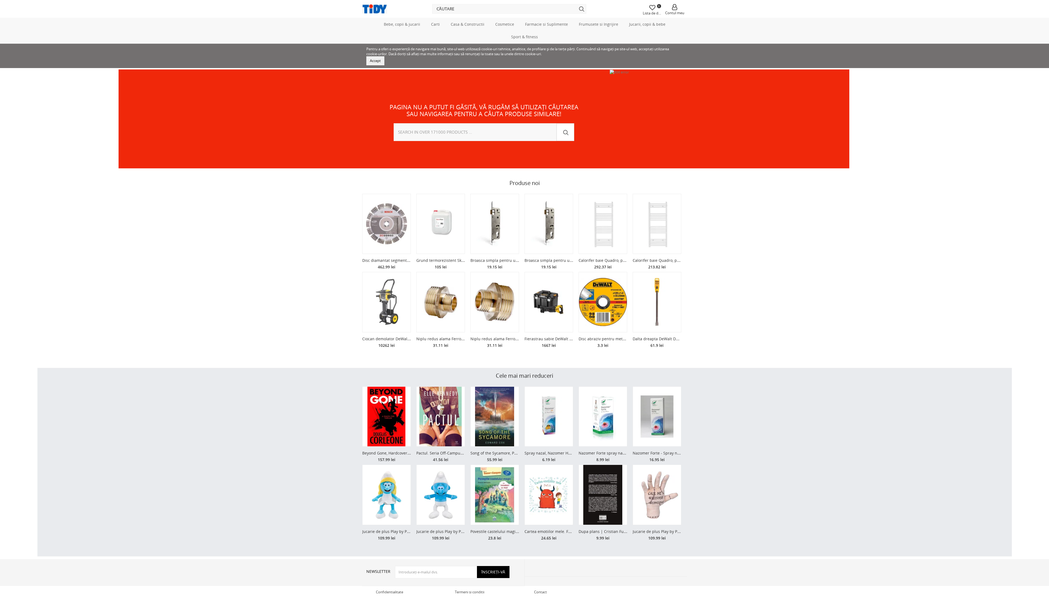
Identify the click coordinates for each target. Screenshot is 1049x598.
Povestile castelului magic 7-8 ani (500, 531)
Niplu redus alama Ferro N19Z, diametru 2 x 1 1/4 (515, 338)
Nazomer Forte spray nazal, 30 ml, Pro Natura (620, 453)
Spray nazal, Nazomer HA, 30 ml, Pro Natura (564, 453)
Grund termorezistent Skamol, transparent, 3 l (458, 260)
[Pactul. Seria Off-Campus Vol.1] (440, 416)
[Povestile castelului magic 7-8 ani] (494, 495)
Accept (375, 60)
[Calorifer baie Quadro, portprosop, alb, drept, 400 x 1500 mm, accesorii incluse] (657, 224)
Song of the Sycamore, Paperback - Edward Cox (513, 453)
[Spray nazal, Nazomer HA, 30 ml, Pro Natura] (548, 416)
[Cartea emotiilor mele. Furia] (548, 495)
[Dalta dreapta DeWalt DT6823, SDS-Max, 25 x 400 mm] (657, 302)
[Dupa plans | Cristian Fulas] (603, 495)
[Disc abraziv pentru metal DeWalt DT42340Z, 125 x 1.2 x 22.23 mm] (603, 302)
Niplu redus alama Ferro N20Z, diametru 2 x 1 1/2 (461, 338)
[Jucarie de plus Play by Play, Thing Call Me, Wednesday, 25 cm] (657, 495)
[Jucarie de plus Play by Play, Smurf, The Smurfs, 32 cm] (440, 495)
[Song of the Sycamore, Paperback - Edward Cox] (494, 416)
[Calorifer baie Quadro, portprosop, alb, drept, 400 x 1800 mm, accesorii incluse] (603, 224)
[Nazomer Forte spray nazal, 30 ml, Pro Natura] (603, 416)
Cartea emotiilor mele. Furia (550, 531)
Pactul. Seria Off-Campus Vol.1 (444, 453)
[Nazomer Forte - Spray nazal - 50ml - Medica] (657, 416)
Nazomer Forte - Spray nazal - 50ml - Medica (673, 453)
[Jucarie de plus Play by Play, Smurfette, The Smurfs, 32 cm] (386, 495)
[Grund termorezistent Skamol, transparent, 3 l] (440, 224)
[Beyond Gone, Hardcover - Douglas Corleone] (386, 416)
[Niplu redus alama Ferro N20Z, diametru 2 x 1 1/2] (440, 302)
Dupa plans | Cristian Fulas (604, 531)
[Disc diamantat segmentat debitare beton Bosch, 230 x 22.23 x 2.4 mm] (386, 224)
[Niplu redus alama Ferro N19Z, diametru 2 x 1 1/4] (494, 302)
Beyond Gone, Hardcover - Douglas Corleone (402, 453)
